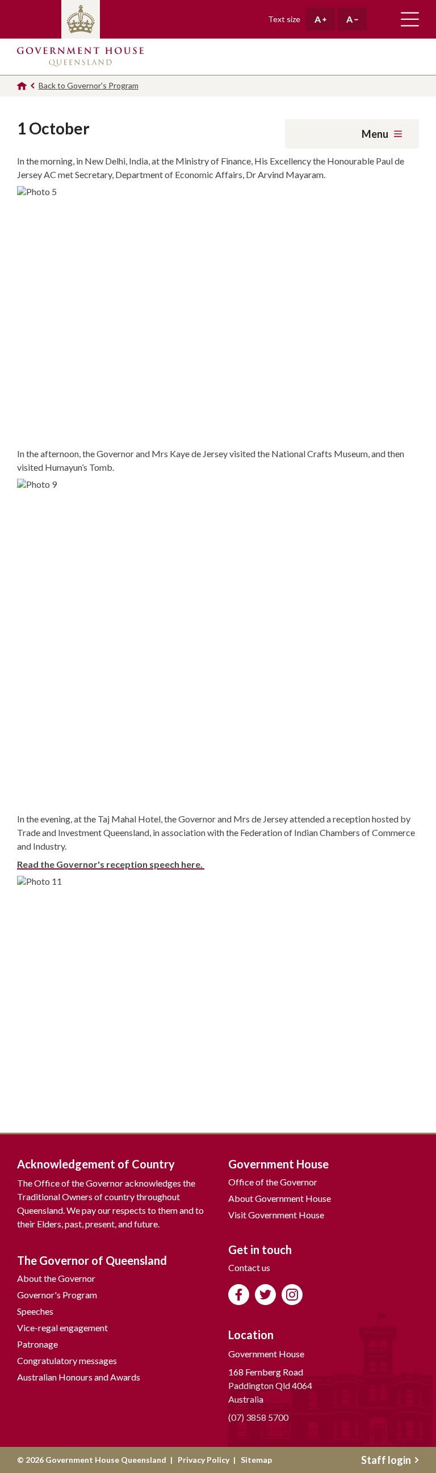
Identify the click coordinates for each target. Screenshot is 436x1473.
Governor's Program (57, 1294)
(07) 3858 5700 (258, 1417)
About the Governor (56, 1278)
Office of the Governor (272, 1181)
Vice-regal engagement (62, 1327)
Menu (375, 134)
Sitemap (256, 1459)
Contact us (249, 1267)
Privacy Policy (203, 1459)
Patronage (37, 1344)
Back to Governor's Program (89, 85)
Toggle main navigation (410, 19)
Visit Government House (276, 1214)
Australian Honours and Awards (78, 1376)
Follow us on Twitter (265, 1294)
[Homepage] (22, 85)
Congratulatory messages (67, 1360)
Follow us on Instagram (292, 1294)
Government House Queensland (80, 57)
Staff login (386, 1460)
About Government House (279, 1198)
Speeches (35, 1311)
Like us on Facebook (238, 1294)
